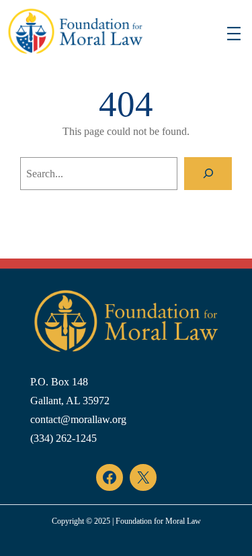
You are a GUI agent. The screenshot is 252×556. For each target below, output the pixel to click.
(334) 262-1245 (63, 438)
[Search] (208, 173)
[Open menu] (233, 33)
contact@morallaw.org (78, 419)
